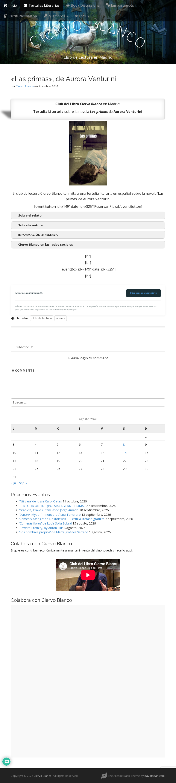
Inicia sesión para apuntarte (143, 293)
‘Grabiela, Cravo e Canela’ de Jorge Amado (49, 510)
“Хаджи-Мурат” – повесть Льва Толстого (50, 515)
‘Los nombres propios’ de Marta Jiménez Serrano (53, 532)
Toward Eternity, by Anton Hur (41, 528)
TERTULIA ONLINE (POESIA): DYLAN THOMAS (52, 506)
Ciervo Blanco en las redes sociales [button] (45, 244)
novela (60, 318)
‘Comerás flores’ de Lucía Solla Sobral (45, 523)
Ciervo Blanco (25, 86)
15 (124, 453)
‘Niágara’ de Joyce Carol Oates (40, 501)
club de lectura (42, 318)
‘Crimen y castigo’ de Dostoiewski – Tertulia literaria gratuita (62, 519)
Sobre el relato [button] (30, 215)
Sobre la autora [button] (30, 225)
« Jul (14, 483)
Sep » (23, 483)
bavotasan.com (154, 776)
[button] (88, 234)
